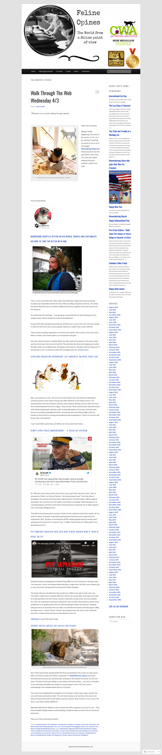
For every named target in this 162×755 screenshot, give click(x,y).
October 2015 (114, 597)
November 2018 (114, 505)
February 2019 (114, 497)
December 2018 (114, 502)
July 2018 (112, 515)
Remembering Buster (118, 216)
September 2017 (115, 540)
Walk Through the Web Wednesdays (42, 729)
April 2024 (112, 342)
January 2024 (114, 350)
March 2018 (113, 525)
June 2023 (112, 367)
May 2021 (112, 430)
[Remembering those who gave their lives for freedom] (120, 203)
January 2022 (114, 410)
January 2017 (114, 560)
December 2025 (114, 315)
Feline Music (86, 71)
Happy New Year (115, 206)
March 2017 (113, 555)
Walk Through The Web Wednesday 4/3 (51, 96)
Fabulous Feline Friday (118, 263)
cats (59, 726)
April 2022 (112, 402)
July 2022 (112, 395)
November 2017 (114, 535)
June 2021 (112, 427)
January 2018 (114, 530)
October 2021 (114, 417)
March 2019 (113, 495)
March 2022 (113, 405)
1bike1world (64, 729)
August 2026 (113, 307)
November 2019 (114, 475)
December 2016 (114, 562)
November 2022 (114, 385)
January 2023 (114, 380)
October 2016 (114, 567)
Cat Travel (84, 724)
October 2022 (114, 387)
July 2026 (112, 310)
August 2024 (113, 332)
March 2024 (113, 345)
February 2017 (114, 557)
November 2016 (114, 565)
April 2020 (112, 462)
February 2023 (114, 377)
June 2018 (112, 517)
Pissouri (64, 735)
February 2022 (114, 407)
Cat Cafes (59, 71)
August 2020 (113, 452)
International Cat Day (118, 96)
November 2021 (114, 415)
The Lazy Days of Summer (120, 105)
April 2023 (112, 372)
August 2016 (113, 572)
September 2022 (115, 390)
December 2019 (114, 472)
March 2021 (113, 435)
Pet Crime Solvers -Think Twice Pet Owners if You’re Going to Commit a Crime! (120, 233)
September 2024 (115, 330)
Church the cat (56, 733)
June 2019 (112, 487)
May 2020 (112, 460)
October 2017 (114, 537)
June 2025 (112, 322)
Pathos (49, 735)
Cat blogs (70, 724)
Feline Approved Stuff (46, 71)
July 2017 (112, 545)
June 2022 (112, 397)
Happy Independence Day (119, 220)
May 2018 (112, 520)
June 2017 (112, 547)
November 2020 (114, 445)
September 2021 (115, 420)
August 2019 (113, 482)
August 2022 (113, 392)
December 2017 (114, 532)
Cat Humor (77, 724)
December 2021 (114, 412)
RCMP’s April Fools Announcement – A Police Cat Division (59, 430)
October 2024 (114, 327)
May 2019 (112, 490)
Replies (84, 735)
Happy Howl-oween (116, 288)
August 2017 (113, 542)
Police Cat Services (74, 735)
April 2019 (112, 492)
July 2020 (112, 455)
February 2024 (114, 347)
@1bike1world (83, 350)
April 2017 (112, 552)
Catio (55, 726)
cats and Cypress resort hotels (41, 733)
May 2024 (112, 340)
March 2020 (113, 465)
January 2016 (114, 590)
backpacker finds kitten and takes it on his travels (53, 731)
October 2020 (114, 447)
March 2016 (113, 585)
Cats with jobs (66, 726)
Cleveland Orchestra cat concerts (73, 733)
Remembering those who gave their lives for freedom (119, 164)
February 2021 (114, 437)
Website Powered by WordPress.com (81, 747)
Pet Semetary (56, 735)
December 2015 (114, 592)
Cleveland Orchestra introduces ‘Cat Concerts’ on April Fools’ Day (64, 356)
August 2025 (113, 317)
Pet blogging (75, 726)
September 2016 (115, 570)
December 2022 (114, 382)
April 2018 (112, 522)
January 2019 (114, 500)
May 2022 (112, 400)
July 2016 (112, 575)
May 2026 (112, 312)
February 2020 (114, 467)
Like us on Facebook (118, 606)
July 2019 (112, 485)
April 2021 (112, 432)
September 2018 (115, 510)
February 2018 (114, 527)
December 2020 (114, 442)
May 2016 (112, 580)
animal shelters (41, 724)
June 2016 (112, 577)
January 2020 (114, 470)
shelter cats (84, 726)
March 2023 (113, 375)
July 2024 (112, 335)
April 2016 (112, 582)
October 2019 (114, 477)
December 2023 (114, 352)
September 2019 (115, 480)
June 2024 (112, 337)
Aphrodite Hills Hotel (76, 729)
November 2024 (114, 325)
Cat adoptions (52, 724)
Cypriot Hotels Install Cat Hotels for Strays (53, 625)
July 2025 (112, 320)
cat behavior (62, 724)
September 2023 (115, 360)
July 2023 (112, 365)
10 (97, 92)
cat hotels (94, 731)
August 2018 (113, 512)
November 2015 (114, 595)
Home (33, 71)
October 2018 (114, 507)
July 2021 (112, 425)
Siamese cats (93, 726)
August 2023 (113, 362)
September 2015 (115, 600)
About (76, 71)
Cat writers (92, 724)
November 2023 (114, 355)
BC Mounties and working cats (80, 731)
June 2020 (112, 457)
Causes (68, 71)
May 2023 (112, 370)
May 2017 (112, 550)
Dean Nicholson (41, 735)
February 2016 (114, 587)
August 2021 (113, 422)
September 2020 (115, 450)
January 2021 (114, 440)
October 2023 (114, 357)
